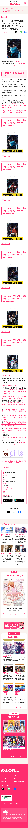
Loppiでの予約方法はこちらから (10, 385)
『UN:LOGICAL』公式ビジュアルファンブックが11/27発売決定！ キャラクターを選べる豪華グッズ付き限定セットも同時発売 (20, 539)
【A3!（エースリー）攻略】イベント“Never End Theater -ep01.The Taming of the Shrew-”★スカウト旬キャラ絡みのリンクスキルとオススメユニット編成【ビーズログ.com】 (20, 677)
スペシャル (7, 8)
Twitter (17, 61)
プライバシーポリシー (15, 803)
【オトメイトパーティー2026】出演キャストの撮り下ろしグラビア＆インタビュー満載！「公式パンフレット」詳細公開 (7, 558)
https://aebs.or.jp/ (14, 819)
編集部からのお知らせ (19, 781)
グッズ (15, 775)
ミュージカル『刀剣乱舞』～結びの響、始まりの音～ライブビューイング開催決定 (13, 111)
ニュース (3, 775)
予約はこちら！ (5, 156)
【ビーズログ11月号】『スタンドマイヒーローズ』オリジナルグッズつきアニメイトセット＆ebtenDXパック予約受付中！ (7, 539)
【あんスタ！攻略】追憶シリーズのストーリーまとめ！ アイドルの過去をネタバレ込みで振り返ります (20, 700)
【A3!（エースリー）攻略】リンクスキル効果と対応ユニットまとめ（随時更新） (8, 677)
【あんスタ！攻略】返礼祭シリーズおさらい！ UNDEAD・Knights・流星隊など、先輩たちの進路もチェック (8, 700)
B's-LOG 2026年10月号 (14, 609)
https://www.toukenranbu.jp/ (10, 489)
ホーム (2, 8)
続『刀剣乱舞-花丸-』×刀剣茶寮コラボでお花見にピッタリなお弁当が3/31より (13, 404)
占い (15, 778)
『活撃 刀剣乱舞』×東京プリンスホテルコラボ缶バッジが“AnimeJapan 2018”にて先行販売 (13, 391)
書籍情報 (3, 781)
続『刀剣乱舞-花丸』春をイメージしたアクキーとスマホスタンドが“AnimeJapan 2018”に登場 (13, 417)
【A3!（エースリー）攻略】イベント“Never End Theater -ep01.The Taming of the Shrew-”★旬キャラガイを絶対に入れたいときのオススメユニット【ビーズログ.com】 (20, 560)
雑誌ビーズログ (5, 778)
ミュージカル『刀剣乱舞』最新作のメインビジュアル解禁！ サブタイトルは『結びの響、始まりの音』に (13, 105)
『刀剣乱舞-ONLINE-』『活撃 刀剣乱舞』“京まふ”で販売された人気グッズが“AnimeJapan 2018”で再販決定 (13, 424)
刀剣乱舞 (12, 8)
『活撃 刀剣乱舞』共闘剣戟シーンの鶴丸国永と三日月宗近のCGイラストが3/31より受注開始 (13, 430)
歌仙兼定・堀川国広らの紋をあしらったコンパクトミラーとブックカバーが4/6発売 (13, 397)
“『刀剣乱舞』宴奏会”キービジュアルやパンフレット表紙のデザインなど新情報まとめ (13, 411)
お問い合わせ (4, 803)
